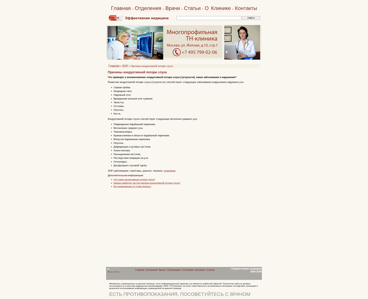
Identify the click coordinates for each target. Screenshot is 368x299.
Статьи (192, 8)
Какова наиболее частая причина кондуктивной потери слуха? (147, 183)
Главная (121, 8)
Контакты (246, 8)
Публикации (174, 269)
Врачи (172, 8)
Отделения (148, 8)
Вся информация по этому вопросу (132, 186)
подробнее (170, 170)
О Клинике (218, 8)
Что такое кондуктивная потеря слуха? (134, 179)
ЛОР (125, 66)
